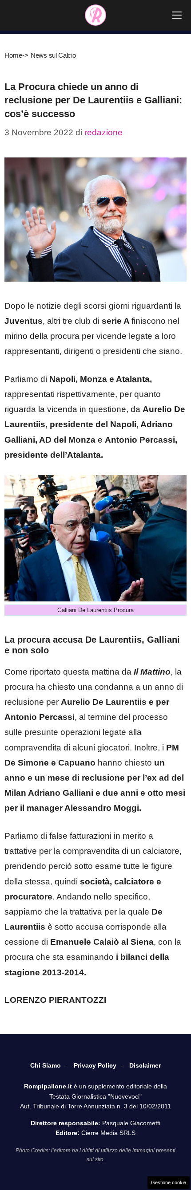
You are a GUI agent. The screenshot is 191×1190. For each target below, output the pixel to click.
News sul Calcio (53, 55)
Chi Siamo (45, 1065)
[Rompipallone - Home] (95, 15)
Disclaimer (145, 1065)
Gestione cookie (168, 1182)
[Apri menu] (177, 15)
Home (13, 55)
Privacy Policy (95, 1065)
